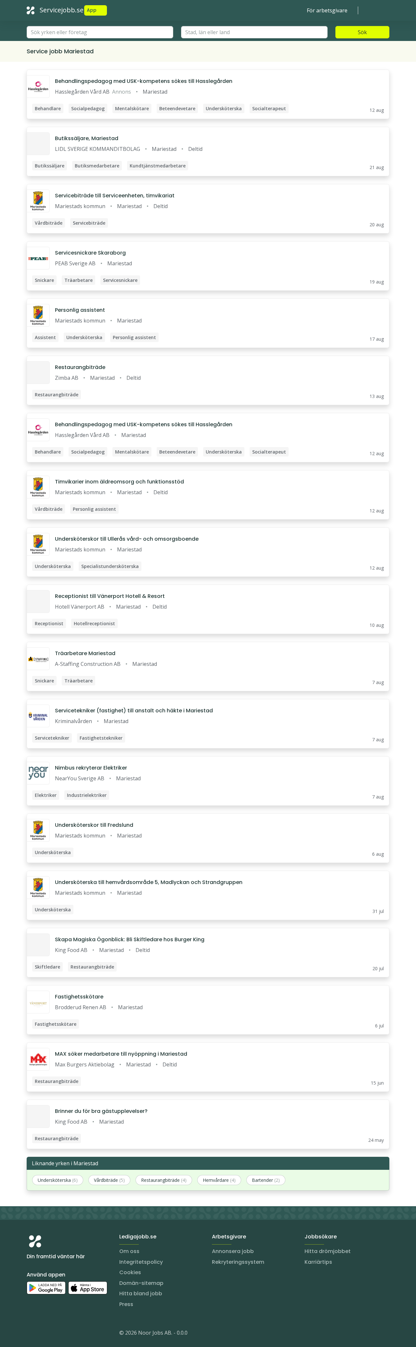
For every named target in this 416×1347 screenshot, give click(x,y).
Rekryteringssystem (238, 1262)
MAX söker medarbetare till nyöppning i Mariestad (121, 1054)
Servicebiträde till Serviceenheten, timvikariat (115, 195)
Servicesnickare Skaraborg (90, 253)
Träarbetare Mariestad (85, 653)
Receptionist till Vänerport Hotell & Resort (110, 596)
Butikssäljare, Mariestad (86, 138)
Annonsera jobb (233, 1251)
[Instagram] (32, 1334)
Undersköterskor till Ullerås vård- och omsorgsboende (127, 539)
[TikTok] (71, 1334)
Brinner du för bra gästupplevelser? (101, 1111)
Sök (362, 32)
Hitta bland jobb (140, 1293)
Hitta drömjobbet (328, 1251)
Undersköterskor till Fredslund (94, 825)
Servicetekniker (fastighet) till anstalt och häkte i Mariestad (134, 710)
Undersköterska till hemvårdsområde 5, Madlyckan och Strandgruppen (148, 882)
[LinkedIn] (45, 1334)
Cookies (130, 1272)
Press (126, 1304)
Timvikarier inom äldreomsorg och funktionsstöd (119, 481)
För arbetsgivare (327, 10)
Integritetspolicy (141, 1262)
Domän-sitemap (141, 1283)
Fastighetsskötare (79, 996)
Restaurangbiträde (80, 367)
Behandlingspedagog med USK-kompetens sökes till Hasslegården (143, 81)
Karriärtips (318, 1262)
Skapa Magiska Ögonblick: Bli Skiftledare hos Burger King (129, 939)
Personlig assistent (80, 310)
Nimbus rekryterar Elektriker (91, 768)
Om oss (129, 1251)
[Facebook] (58, 1334)
